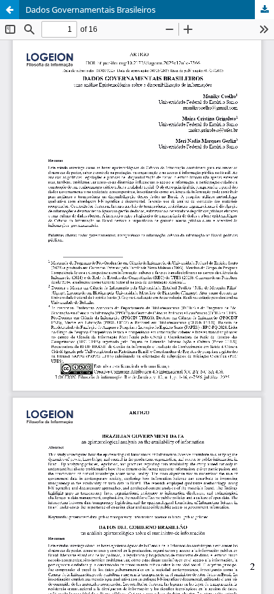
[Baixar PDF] (264, 9)
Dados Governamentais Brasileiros (90, 9)
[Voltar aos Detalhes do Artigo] (9, 9)
